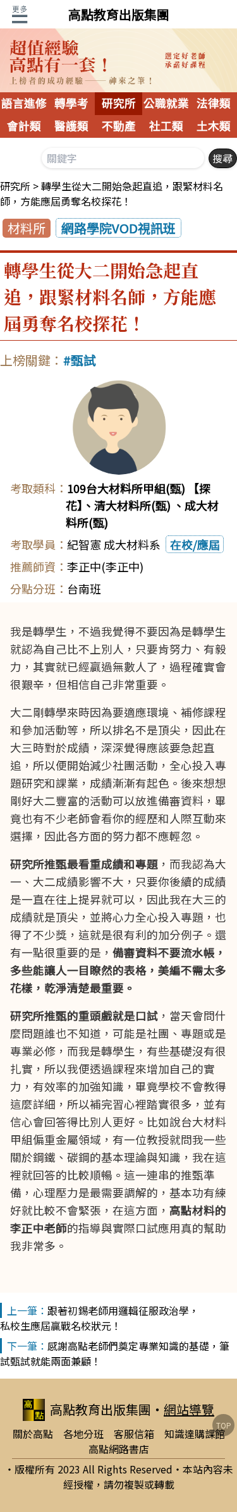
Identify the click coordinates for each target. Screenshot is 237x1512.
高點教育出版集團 (118, 14)
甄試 (83, 360)
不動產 (119, 126)
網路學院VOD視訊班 (118, 228)
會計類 (24, 126)
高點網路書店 (118, 1448)
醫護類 (71, 126)
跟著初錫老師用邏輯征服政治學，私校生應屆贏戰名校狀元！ (99, 1318)
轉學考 (71, 103)
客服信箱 (134, 1433)
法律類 (214, 103)
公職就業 (166, 103)
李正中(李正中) (105, 566)
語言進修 (24, 103)
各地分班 (83, 1433)
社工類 (166, 126)
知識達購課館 (194, 1433)
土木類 (214, 126)
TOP (223, 1425)
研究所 (119, 103)
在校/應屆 (195, 544)
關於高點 (33, 1433)
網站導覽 (189, 1409)
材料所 (27, 228)
